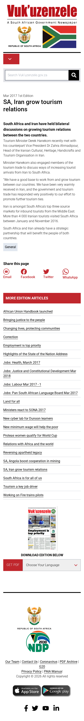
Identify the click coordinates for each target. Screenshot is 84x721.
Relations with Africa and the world (28, 444)
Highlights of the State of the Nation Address (35, 354)
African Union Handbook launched (28, 311)
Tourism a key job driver (20, 487)
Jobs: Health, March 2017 (21, 362)
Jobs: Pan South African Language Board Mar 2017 (40, 393)
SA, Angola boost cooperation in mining (31, 461)
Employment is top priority (22, 345)
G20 (42, 667)
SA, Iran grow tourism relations (25, 469)
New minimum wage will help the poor (30, 427)
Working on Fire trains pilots (23, 495)
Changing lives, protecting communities (31, 328)
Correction (10, 337)
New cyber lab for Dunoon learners (28, 418)
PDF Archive (68, 662)
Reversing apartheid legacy (22, 452)
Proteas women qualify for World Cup (30, 435)
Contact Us (30, 662)
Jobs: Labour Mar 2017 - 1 (22, 384)
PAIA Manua (53, 671)
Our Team (12, 662)
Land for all (11, 401)
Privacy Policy (31, 671)
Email (7, 277)
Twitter (48, 277)
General (10, 247)
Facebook (28, 277)
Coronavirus (48, 662)
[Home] (42, 26)
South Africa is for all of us (22, 478)
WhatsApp (70, 277)
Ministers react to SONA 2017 (24, 410)
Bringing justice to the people (24, 320)
